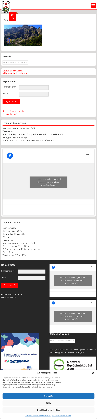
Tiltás (48, 403)
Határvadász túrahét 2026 (14, 234)
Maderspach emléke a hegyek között (19, 128)
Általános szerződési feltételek (61, 416)
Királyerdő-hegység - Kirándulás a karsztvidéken (24, 249)
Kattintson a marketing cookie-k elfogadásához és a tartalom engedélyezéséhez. (48, 182)
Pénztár (6, 237)
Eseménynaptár (9, 228)
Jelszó (5, 93)
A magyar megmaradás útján (15, 137)
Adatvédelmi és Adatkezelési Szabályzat (38, 416)
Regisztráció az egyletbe (14, 111)
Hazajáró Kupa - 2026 (12, 231)
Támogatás (8, 131)
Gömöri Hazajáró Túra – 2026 (16, 246)
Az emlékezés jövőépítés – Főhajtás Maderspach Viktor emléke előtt (33, 134)
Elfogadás (48, 396)
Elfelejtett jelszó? (10, 114)
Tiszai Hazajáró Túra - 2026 (15, 255)
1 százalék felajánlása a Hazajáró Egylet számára (15, 72)
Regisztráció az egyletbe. (12, 294)
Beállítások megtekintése (48, 410)
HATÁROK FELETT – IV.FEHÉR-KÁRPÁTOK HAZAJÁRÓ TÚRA (29, 140)
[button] (93, 373)
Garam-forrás (8, 252)
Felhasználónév (9, 87)
